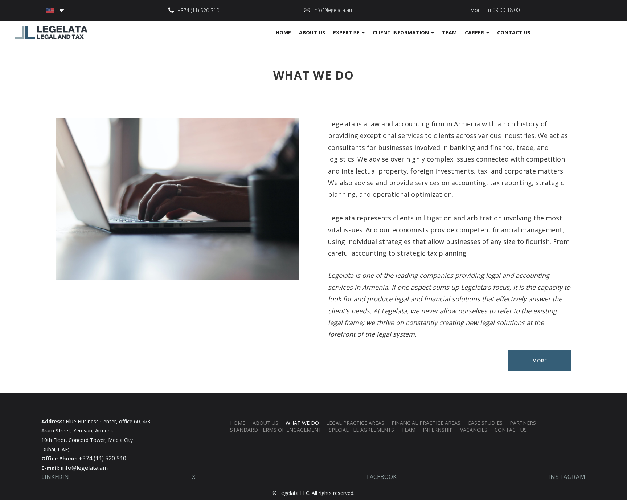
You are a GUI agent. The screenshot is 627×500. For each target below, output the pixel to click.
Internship (438, 429)
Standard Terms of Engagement (275, 429)
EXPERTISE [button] (346, 32)
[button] (54, 10)
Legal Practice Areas (355, 422)
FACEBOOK (382, 477)
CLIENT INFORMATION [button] (401, 32)
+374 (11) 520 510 (198, 10)
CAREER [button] (474, 32)
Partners (523, 422)
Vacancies (473, 429)
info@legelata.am (334, 10)
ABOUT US (312, 32)
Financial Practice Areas (426, 422)
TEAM (449, 32)
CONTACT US (513, 32)
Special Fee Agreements (361, 429)
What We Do (302, 422)
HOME (283, 32)
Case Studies (485, 422)
